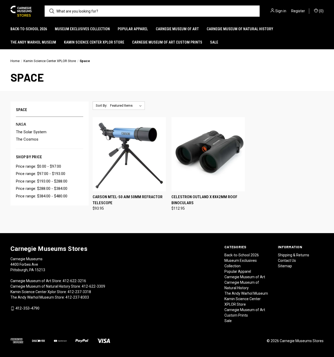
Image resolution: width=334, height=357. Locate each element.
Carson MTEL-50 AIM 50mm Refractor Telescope (128, 200)
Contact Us (287, 260)
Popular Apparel (133, 29)
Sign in (280, 11)
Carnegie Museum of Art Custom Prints (167, 42)
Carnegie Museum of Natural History (240, 29)
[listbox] (127, 106)
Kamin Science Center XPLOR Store (94, 42)
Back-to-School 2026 (28, 29)
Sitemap (285, 266)
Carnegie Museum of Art (177, 29)
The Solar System (31, 132)
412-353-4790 (27, 308)
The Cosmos (27, 139)
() (321, 11)
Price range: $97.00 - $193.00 (40, 173)
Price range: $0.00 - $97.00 (38, 166)
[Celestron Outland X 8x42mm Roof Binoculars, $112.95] (208, 154)
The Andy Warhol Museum (33, 42)
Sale (214, 42)
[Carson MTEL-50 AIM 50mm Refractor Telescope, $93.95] (129, 154)
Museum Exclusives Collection (82, 29)
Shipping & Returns (293, 255)
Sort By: (101, 105)
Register (298, 11)
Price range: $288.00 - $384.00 (41, 188)
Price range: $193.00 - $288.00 (41, 181)
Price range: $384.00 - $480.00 (41, 196)
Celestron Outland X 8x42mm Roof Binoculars (204, 200)
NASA (21, 124)
